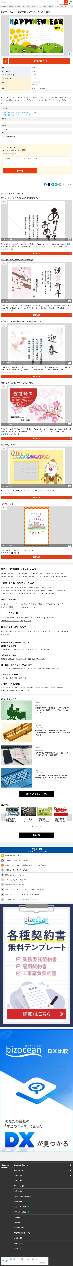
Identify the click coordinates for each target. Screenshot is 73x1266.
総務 (9, 649)
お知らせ (4, 607)
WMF (26, 618)
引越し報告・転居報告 (25, 590)
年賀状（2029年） (40, 590)
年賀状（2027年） (21, 587)
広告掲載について (19, 1227)
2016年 (45, 576)
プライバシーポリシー (21, 1212)
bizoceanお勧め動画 (30, 819)
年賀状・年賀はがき (48, 6)
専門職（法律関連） (57, 687)
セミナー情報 (18, 1181)
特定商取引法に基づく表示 (22, 1233)
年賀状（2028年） (7, 587)
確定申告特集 (59, 819)
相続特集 (42, 819)
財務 (23, 649)
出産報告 (4, 593)
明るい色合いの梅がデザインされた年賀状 (17, 383)
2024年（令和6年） (7, 576)
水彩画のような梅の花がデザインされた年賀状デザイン (22, 321)
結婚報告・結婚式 (35, 587)
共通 (2, 634)
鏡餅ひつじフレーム (8, 444)
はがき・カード (36, 6)
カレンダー (60, 604)
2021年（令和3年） (7, 573)
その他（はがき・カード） (31, 607)
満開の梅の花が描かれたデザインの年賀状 (17, 259)
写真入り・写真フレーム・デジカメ (31, 593)
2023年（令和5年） (22, 573)
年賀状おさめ (46, 587)
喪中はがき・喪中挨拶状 (56, 590)
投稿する (20, 171)
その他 (34, 75)
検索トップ (26, 6)
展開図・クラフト (14, 607)
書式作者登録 (18, 1191)
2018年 (64, 576)
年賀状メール (12, 593)
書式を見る (36, 253)
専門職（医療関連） (27, 687)
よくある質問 (18, 1238)
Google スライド (25, 621)
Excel (12, 618)
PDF (2, 618)
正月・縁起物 (49, 593)
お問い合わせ (18, 1243)
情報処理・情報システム (21, 668)
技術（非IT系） (6, 668)
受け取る (42, 1263)
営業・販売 (17, 631)
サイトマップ (18, 1248)
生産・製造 (5, 678)
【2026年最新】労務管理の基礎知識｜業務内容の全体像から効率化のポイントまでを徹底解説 (52, 776)
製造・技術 (64, 631)
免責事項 (17, 1217)
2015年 (34, 112)
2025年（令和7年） (37, 573)
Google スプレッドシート (10, 621)
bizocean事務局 (10, 136)
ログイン (61, 3)
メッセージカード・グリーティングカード (15, 604)
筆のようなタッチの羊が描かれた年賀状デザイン (20, 198)
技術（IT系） (40, 659)
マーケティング (27, 631)
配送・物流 (22, 678)
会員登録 (66, 3)
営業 (29, 659)
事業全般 (47, 649)
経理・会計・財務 (40, 631)
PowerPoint (19, 618)
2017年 (39, 576)
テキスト (33, 618)
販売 (33, 659)
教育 (40, 649)
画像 (38, 618)
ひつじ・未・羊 (25, 115)
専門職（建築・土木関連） (10, 687)
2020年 (47, 573)
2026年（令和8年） (28, 576)
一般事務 (4, 649)
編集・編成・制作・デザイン (53, 668)
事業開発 (4, 659)
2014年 (58, 576)
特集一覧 (36, 835)
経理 (18, 649)
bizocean (3, 6)
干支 (17, 115)
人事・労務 (51, 631)
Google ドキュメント (48, 618)
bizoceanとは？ (19, 1186)
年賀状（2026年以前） (62, 6)
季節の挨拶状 (50, 604)
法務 (57, 631)
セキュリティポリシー (21, 1207)
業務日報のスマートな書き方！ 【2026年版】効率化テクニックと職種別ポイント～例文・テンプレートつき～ (52, 710)
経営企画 (11, 659)
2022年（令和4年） (58, 573)
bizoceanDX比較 (19, 1160)
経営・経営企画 (6, 631)
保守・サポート (36, 668)
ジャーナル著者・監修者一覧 (23, 1196)
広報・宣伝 (34, 649)
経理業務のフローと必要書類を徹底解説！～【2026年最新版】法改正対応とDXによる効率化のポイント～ (52, 732)
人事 (14, 649)
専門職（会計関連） (42, 687)
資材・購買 (13, 678)
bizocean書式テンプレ (15, 6)
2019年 (18, 576)
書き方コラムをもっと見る (36, 794)
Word (7, 618)
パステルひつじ (7, 504)
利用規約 (17, 1222)
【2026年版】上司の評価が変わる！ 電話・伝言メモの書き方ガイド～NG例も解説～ (52, 754)
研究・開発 (20, 690)
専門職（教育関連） (8, 690)
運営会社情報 (18, 1201)
